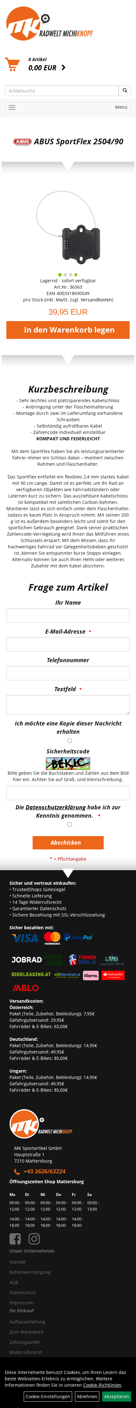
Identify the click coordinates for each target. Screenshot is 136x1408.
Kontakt (17, 1262)
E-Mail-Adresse (65, 631)
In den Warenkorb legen (69, 330)
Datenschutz (22, 1292)
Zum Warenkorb (26, 1332)
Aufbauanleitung (27, 1322)
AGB (13, 1282)
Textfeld (65, 689)
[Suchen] (125, 90)
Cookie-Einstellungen (48, 1396)
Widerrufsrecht (25, 1352)
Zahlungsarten (24, 1342)
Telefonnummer (68, 660)
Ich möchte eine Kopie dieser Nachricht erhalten (68, 727)
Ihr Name (68, 602)
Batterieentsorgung (30, 1272)
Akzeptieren (116, 1396)
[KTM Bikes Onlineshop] (68, 23)
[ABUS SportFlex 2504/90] (68, 227)
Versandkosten (96, 300)
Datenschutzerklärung (56, 807)
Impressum (21, 1303)
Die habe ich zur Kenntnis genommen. (68, 811)
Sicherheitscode (68, 751)
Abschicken (66, 842)
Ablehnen (87, 1396)
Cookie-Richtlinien (102, 1385)
